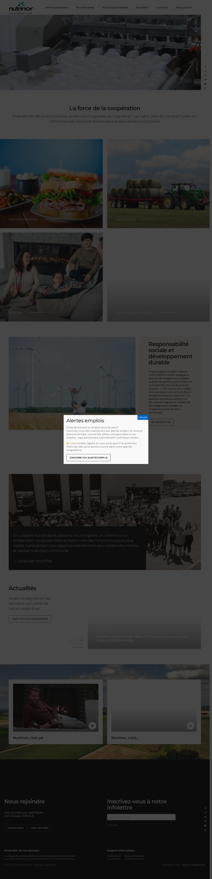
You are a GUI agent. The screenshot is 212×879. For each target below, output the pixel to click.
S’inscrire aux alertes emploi (88, 457)
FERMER (143, 417)
